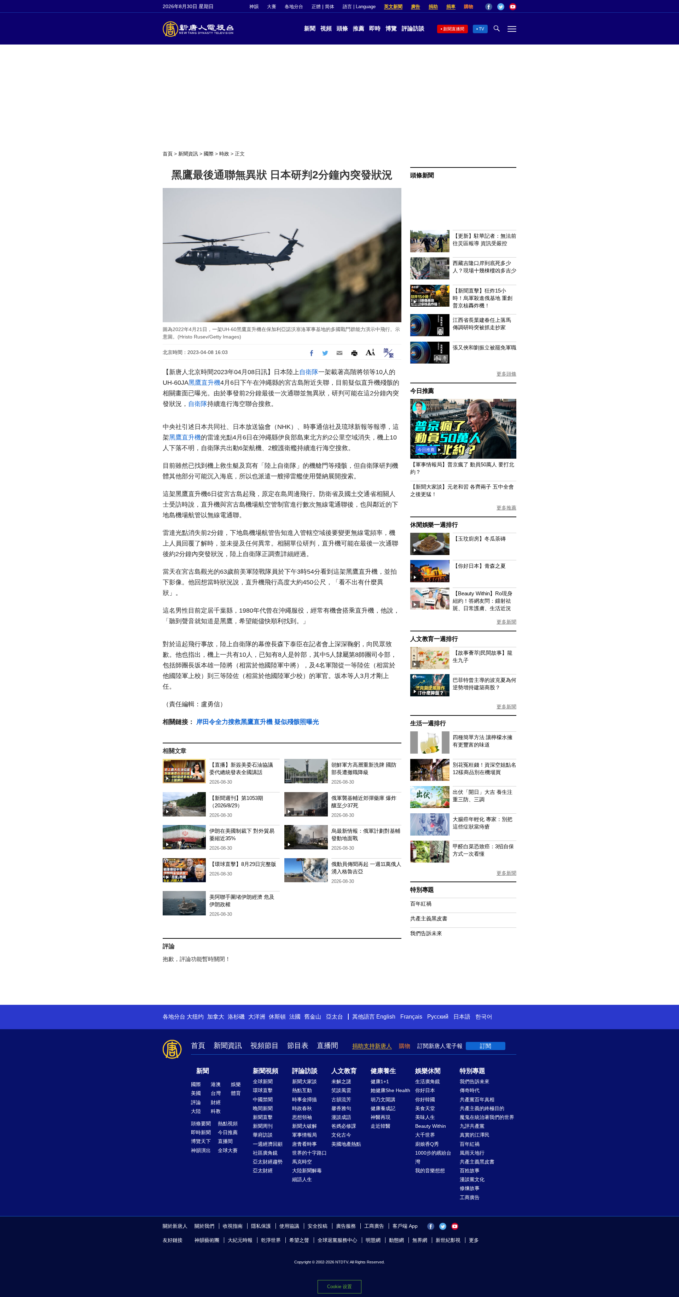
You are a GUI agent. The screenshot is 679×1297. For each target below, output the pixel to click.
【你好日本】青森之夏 (479, 566)
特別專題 (422, 889)
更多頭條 (506, 374)
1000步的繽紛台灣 (433, 1157)
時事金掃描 (304, 1099)
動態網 (396, 1240)
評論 (196, 1102)
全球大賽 (228, 1150)
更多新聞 (506, 622)
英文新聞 (393, 6)
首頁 (168, 154)
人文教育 (344, 1070)
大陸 (196, 1111)
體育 (236, 1093)
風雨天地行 (472, 1153)
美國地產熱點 (346, 1144)
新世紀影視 (448, 1240)
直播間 (327, 1045)
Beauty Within (430, 1126)
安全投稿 (317, 1226)
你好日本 (425, 1090)
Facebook (488, 6)
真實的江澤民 (474, 1135)
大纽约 (195, 1017)
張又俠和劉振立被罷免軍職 (484, 347)
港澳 (216, 1084)
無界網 (419, 1240)
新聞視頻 (265, 1070)
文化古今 (341, 1135)
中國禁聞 (263, 1099)
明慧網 (373, 1240)
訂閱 (485, 1046)
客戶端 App (405, 1226)
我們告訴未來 (426, 933)
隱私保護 (261, 1226)
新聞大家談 (304, 1081)
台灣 (216, 1093)
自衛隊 (308, 372)
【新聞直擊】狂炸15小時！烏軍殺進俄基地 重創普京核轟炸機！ (482, 298)
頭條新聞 (422, 175)
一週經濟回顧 (268, 1144)
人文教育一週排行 (434, 639)
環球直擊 (263, 1090)
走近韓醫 (380, 1126)
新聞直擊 (263, 1117)
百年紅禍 (420, 904)
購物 (468, 6)
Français (411, 1017)
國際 (209, 154)
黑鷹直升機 (204, 382)
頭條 (342, 28)
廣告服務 (346, 1226)
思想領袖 (302, 1117)
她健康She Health (390, 1090)
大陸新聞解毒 (307, 1170)
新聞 (309, 28)
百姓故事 (470, 1170)
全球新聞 (263, 1081)
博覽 (391, 28)
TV (481, 28)
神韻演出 (201, 1150)
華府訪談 (263, 1135)
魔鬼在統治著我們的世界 (487, 1117)
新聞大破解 (304, 1126)
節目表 (297, 1045)
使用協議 (289, 1226)
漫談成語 (341, 1117)
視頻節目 (264, 1045)
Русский (437, 1017)
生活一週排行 (428, 723)
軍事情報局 (304, 1135)
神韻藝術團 (207, 1240)
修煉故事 (470, 1188)
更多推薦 (506, 508)
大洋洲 (256, 1017)
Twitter (500, 6)
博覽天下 (201, 1141)
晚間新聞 (263, 1108)
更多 (474, 1240)
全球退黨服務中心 (337, 1240)
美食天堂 (425, 1108)
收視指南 (233, 1226)
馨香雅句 (341, 1108)
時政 (224, 154)
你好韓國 (425, 1099)
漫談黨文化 (472, 1179)
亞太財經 (263, 1170)
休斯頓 (277, 1017)
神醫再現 (380, 1117)
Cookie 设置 (339, 1286)
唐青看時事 (304, 1144)
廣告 (415, 6)
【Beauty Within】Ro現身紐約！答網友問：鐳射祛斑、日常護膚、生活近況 (482, 600)
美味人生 (425, 1117)
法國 (295, 1017)
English (385, 1017)
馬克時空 (302, 1162)
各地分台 (294, 6)
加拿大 (215, 1017)
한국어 (483, 1017)
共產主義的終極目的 (482, 1108)
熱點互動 (302, 1090)
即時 (375, 28)
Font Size (370, 352)
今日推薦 (422, 391)
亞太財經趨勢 (268, 1162)
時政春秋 (302, 1108)
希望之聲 (299, 1240)
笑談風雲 (341, 1090)
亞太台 (334, 1017)
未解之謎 (341, 1081)
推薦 (358, 28)
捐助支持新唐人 (372, 1046)
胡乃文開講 (383, 1099)
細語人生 (302, 1179)
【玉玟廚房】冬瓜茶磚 (479, 539)
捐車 (450, 6)
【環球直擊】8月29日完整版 (242, 864)
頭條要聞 (201, 1123)
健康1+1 (380, 1081)
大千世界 (425, 1135)
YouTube (512, 6)
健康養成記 (383, 1108)
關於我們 (204, 1226)
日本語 (461, 1017)
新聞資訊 (188, 154)
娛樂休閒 (428, 1070)
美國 (196, 1093)
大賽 (271, 6)
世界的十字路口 (309, 1153)
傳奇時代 (470, 1090)
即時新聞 (201, 1132)
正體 (316, 6)
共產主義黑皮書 (428, 918)
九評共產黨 (472, 1126)
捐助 (433, 6)
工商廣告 (470, 1197)
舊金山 (312, 1017)
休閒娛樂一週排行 (434, 524)
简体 (329, 6)
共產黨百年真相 (477, 1099)
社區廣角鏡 (265, 1153)
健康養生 (383, 1070)
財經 (216, 1102)
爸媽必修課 (343, 1126)
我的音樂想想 (430, 1170)
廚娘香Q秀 (427, 1144)
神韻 (254, 6)
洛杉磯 (236, 1017)
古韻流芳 (341, 1099)
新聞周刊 (263, 1126)
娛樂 (236, 1084)
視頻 (326, 28)
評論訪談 (413, 28)
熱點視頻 (228, 1123)
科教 (216, 1111)
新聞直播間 (453, 28)
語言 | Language (359, 6)
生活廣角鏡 (427, 1081)
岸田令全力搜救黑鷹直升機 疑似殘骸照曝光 (257, 721)
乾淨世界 (271, 1240)
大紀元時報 (240, 1240)
